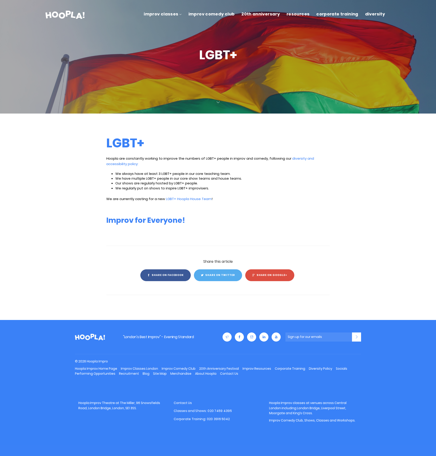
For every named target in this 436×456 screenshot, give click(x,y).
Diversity (375, 14)
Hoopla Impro (90, 337)
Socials (341, 368)
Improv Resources (257, 368)
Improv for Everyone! (145, 220)
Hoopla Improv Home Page (96, 368)
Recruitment (129, 373)
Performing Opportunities (95, 373)
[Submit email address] (356, 337)
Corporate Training (337, 14)
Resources (298, 14)
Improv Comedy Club (211, 14)
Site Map (160, 373)
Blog (146, 373)
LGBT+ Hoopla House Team (189, 198)
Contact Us (229, 373)
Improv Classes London (139, 368)
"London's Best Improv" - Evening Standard (158, 337)
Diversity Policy (320, 368)
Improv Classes (161, 14)
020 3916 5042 (218, 419)
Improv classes (293, 403)
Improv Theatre (102, 403)
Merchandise (180, 373)
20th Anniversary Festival (219, 368)
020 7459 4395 (220, 411)
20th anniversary (260, 14)
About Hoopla (205, 373)
